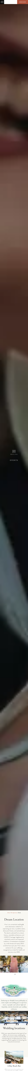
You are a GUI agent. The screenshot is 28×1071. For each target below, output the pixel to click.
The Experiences (14, 912)
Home (8, 912)
